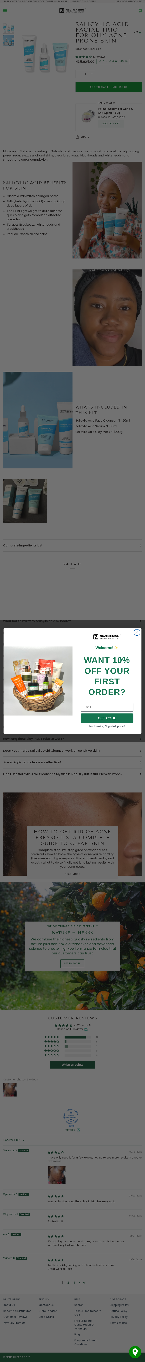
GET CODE (107, 718)
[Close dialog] (137, 632)
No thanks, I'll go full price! (107, 726)
